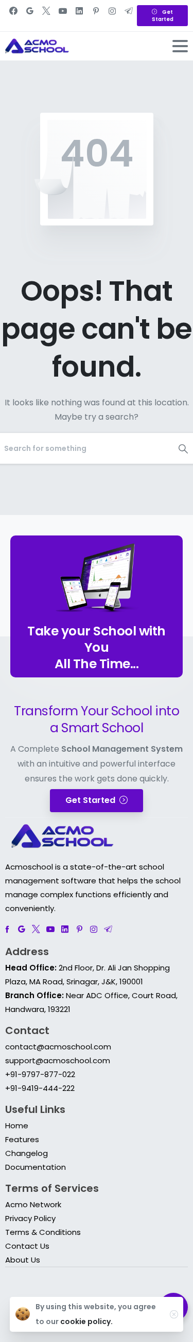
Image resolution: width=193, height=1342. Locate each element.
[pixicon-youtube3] (50, 929)
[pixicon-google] (21, 929)
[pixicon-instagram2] (93, 929)
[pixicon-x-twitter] (36, 929)
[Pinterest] (95, 15)
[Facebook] (13, 15)
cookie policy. (86, 1321)
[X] (46, 15)
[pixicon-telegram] (108, 929)
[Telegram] (128, 15)
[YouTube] (63, 15)
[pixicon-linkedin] (65, 929)
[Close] (174, 1314)
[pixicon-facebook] (7, 929)
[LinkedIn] (79, 15)
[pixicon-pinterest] (79, 929)
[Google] (30, 15)
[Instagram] (112, 15)
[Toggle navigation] (180, 46)
